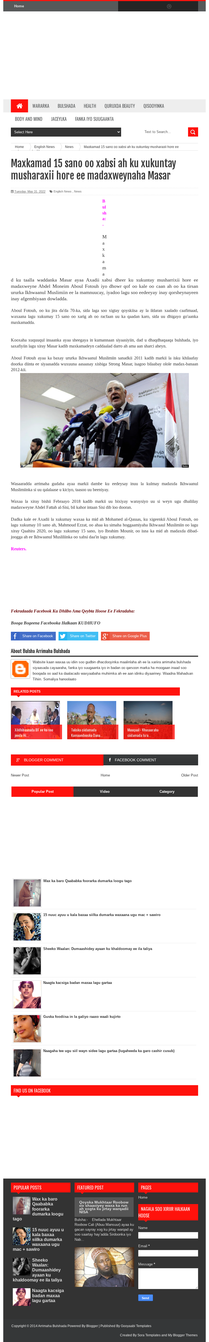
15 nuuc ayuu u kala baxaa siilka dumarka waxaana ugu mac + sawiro (38, 1239)
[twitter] (135, 6)
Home (19, 6)
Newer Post (20, 775)
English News (63, 191)
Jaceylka (59, 119)
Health (90, 106)
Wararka (40, 106)
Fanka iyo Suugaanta (94, 119)
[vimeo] (146, 6)
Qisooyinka (153, 106)
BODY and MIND (28, 119)
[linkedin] (180, 6)
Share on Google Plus (129, 636)
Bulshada (66, 106)
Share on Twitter (83, 636)
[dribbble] (169, 6)
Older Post (189, 775)
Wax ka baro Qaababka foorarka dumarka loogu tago (38, 1209)
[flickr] (157, 6)
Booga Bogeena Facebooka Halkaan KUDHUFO (55, 623)
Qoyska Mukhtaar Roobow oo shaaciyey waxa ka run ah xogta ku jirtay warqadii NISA (103, 1207)
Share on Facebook (37, 636)
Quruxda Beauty (119, 106)
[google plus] (192, 6)
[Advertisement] (130, 55)
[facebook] (123, 6)
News (78, 191)
